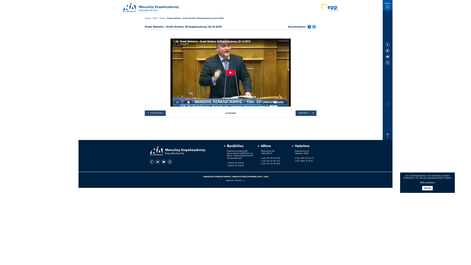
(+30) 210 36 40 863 (270, 164)
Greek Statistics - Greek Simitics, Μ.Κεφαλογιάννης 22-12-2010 (195, 18)
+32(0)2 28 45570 (235, 163)
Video (155, 18)
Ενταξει (427, 188)
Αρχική (148, 18)
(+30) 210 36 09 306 (270, 158)
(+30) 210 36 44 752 (270, 161)
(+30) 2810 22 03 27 (304, 158)
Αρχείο (162, 18)
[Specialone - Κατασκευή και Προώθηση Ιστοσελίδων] (235, 180)
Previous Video (156, 113)
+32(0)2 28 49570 (235, 166)
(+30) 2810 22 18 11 (304, 161)
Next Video (303, 113)
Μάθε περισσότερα (427, 183)
